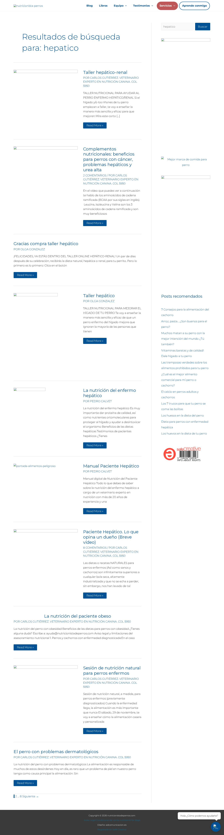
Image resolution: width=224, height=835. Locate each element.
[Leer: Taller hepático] (36, 333)
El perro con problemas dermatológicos (56, 751)
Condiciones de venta (107, 820)
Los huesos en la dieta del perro (182, 415)
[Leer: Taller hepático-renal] (46, 101)
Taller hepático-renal (105, 72)
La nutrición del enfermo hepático (109, 393)
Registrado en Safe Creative (111, 829)
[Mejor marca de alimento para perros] (185, 162)
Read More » (94, 126)
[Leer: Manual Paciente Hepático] (35, 465)
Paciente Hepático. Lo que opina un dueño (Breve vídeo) (110, 537)
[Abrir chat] (216, 827)
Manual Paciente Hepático (111, 466)
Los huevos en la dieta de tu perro (184, 433)
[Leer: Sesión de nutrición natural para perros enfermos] (46, 697)
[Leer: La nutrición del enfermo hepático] (29, 403)
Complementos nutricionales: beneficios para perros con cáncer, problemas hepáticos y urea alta (108, 159)
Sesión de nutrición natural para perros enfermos (112, 670)
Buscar (202, 26)
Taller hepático (99, 295)
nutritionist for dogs (130, 820)
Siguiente (30, 796)
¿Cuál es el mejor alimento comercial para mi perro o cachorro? (179, 380)
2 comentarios (94, 175)
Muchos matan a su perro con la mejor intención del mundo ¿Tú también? (183, 338)
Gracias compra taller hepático (46, 243)
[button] (125, 5)
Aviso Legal (90, 820)
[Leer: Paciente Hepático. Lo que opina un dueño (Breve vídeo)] (46, 546)
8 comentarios (95, 547)
